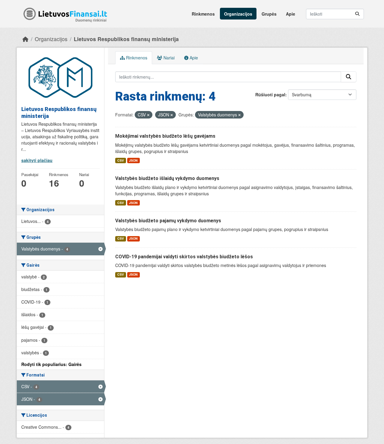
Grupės (269, 14)
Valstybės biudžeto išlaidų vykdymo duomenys (167, 178)
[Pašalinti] (148, 114)
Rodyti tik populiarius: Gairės (51, 364)
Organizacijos (238, 14)
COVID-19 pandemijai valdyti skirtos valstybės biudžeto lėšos (184, 257)
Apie (290, 14)
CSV (120, 160)
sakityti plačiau (36, 160)
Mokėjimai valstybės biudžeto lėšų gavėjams (165, 136)
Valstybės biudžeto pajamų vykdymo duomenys (168, 221)
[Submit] (357, 14)
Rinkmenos (203, 14)
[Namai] (25, 39)
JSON (133, 160)
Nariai (168, 58)
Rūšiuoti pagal (270, 95)
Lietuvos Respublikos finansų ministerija (126, 39)
